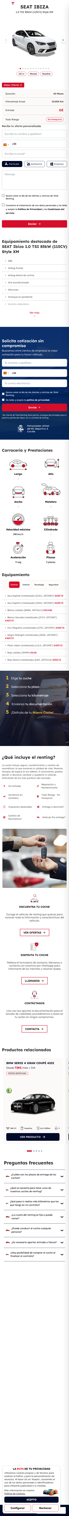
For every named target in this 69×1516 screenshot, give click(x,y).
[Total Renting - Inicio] (12, 4)
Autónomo (36, 164)
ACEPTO (31, 1499)
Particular (14, 164)
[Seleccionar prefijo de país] (6, 145)
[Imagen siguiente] (63, 40)
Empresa (59, 164)
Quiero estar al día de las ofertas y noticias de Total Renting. (32, 197)
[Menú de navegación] (64, 4)
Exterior (14, 584)
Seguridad (53, 584)
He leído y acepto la (28, 400)
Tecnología (39, 584)
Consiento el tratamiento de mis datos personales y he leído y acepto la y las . (36, 209)
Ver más (34, 312)
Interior (26, 584)
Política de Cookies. (14, 1493)
